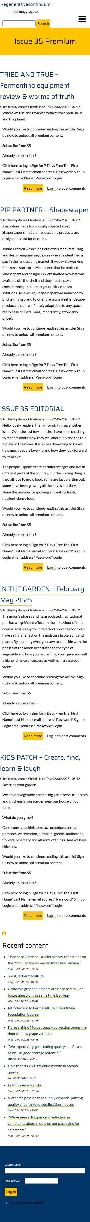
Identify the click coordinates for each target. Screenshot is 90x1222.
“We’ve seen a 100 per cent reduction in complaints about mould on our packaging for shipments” (43, 1123)
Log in (52, 188)
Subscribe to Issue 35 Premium (4, 933)
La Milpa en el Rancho (25, 1085)
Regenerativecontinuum (25, 4)
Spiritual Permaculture (26, 976)
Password (12, 1181)
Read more (33, 188)
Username (13, 1164)
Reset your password (26, 1202)
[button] (82, 19)
